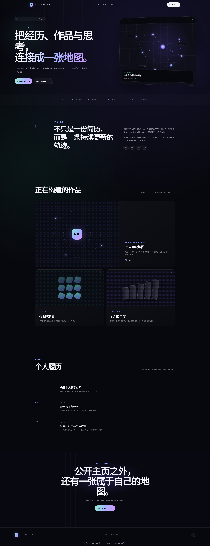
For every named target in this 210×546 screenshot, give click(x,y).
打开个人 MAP (43, 81)
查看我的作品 (23, 81)
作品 (105, 5)
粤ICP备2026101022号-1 (93, 543)
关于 (97, 5)
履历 (112, 5)
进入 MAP (174, 5)
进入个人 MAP (105, 508)
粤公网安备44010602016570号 (114, 543)
